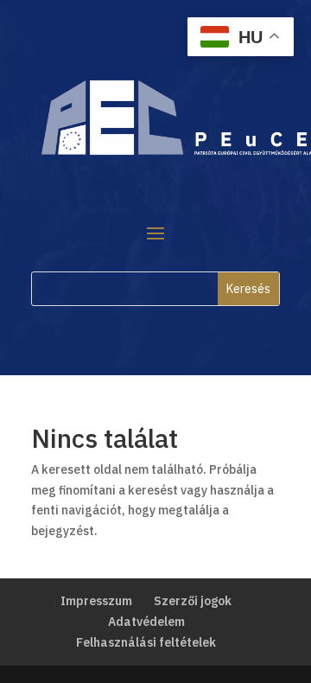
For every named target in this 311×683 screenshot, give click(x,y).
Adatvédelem (146, 621)
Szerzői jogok (193, 601)
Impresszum (96, 601)
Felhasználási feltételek (146, 642)
